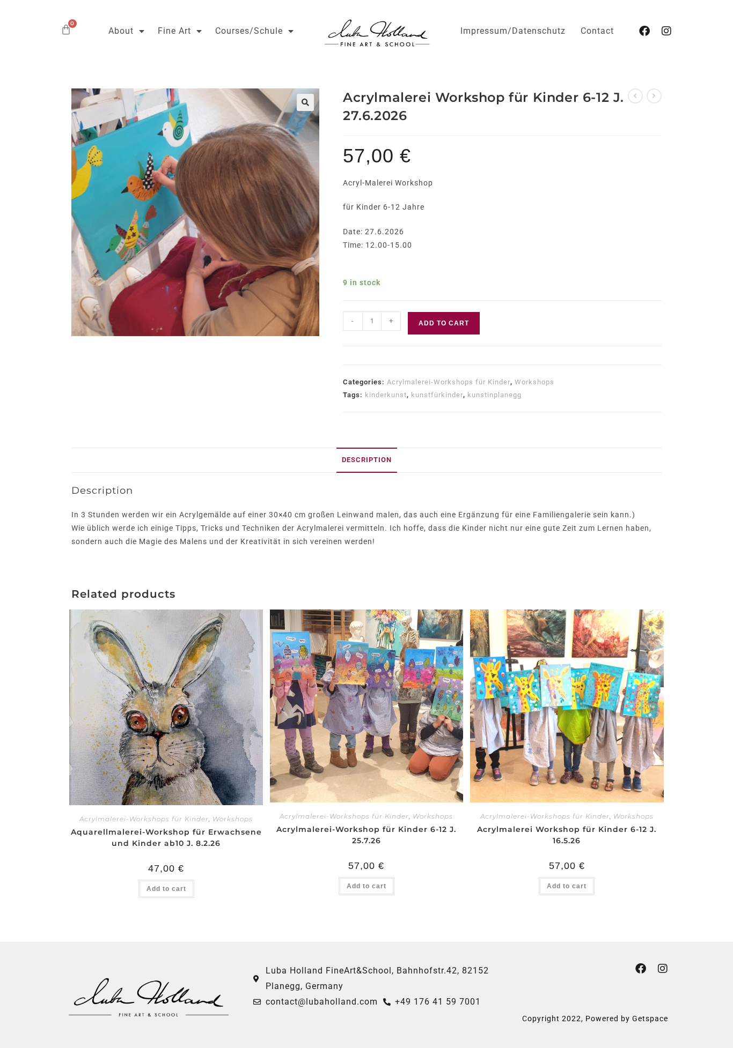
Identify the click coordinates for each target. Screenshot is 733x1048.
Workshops (534, 382)
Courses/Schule (249, 31)
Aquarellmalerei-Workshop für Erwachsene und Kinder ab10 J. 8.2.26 (166, 837)
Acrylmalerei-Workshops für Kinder (448, 382)
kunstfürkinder (437, 395)
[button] (305, 102)
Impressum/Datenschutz (513, 31)
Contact (597, 31)
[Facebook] (645, 31)
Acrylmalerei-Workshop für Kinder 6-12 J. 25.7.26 (366, 834)
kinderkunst (386, 395)
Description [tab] (367, 460)
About (121, 31)
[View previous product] (635, 95)
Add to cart (444, 323)
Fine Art (174, 31)
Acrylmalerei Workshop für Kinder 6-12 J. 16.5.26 (566, 834)
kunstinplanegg (494, 395)
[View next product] (654, 95)
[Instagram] (667, 31)
